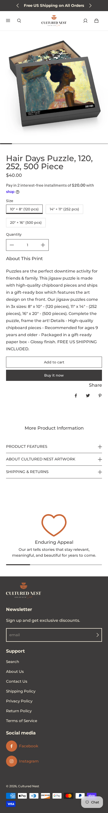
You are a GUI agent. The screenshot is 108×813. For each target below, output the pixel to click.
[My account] (85, 20)
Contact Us (16, 681)
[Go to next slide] (90, 6)
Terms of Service (21, 720)
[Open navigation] (11, 20)
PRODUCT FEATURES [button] (26, 447)
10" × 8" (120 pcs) (24, 209)
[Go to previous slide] (18, 6)
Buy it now (54, 375)
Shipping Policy (20, 691)
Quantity (14, 234)
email (14, 634)
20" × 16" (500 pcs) (26, 222)
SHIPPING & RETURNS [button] (27, 471)
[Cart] (96, 20)
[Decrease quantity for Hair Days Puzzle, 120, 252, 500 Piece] (11, 245)
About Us (15, 671)
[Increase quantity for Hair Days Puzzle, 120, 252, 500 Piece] (42, 245)
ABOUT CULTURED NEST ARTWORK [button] (40, 459)
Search (12, 661)
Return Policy (19, 710)
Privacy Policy (19, 701)
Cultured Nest (28, 786)
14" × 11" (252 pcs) (64, 209)
